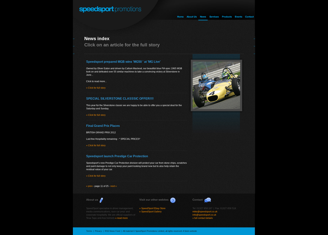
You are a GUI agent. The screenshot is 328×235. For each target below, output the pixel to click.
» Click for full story (96, 88)
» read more (121, 218)
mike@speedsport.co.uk (204, 211)
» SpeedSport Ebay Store (152, 208)
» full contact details (202, 218)
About (191, 10)
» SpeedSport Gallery (150, 211)
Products (226, 10)
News (203, 10)
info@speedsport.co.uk (204, 215)
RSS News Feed (112, 231)
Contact (249, 10)
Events (238, 10)
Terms (89, 231)
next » (113, 186)
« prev (89, 186)
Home (180, 10)
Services (214, 10)
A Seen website (190, 231)
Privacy (98, 231)
